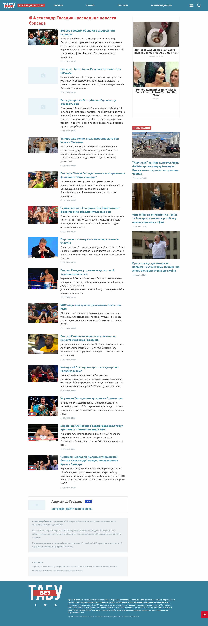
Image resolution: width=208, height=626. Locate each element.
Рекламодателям (131, 616)
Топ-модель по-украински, (64, 570)
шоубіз (90, 5)
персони (123, 5)
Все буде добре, (55, 566)
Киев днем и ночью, (76, 566)
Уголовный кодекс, (101, 566)
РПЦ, (64, 566)
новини (58, 5)
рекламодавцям (161, 5)
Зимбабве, (47, 570)
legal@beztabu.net (76, 613)
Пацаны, (88, 566)
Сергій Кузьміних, (39, 566)
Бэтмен (79, 570)
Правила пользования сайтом (81, 616)
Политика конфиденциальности (109, 616)
